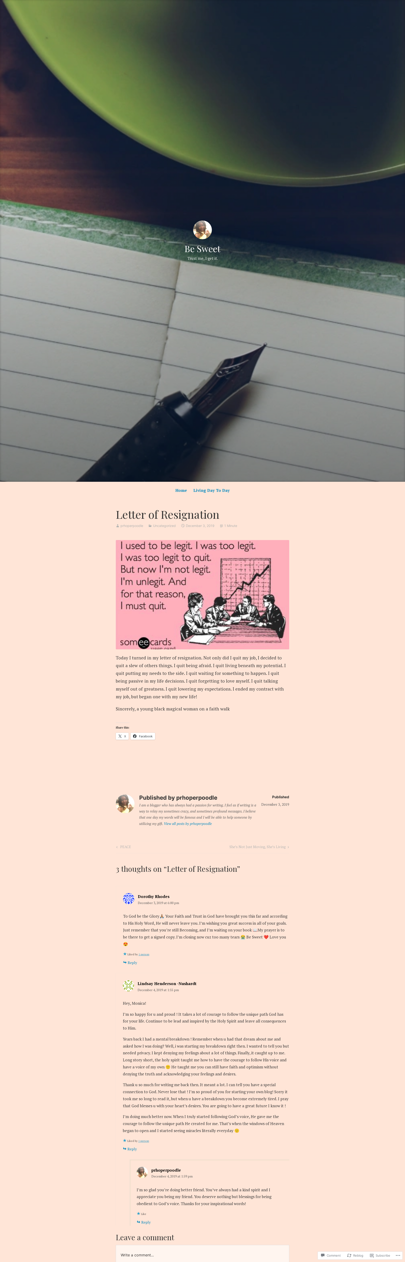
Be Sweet (202, 248)
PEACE (123, 847)
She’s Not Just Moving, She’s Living (257, 847)
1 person (144, 954)
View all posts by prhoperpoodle (188, 823)
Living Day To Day (211, 490)
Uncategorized (164, 526)
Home (181, 490)
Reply (132, 962)
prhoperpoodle (131, 526)
